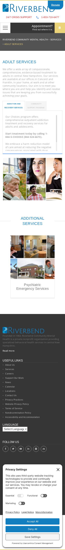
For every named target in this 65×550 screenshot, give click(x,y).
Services (9, 369)
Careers (9, 373)
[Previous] (15, 266)
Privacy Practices (14, 400)
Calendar (10, 387)
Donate (55, 4)
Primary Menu (5, 28)
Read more (9, 350)
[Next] (50, 266)
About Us (10, 365)
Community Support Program (36, 106)
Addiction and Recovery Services (14, 106)
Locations (10, 391)
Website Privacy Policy (17, 404)
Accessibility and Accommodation (22, 417)
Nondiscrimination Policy (18, 413)
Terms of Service (14, 408)
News (8, 382)
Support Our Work (14, 378)
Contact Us (11, 395)
